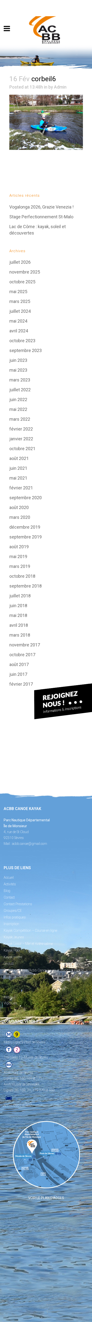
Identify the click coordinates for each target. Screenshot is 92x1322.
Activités (10, 884)
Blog (7, 891)
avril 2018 (18, 625)
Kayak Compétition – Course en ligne (30, 930)
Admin (60, 87)
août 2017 (19, 664)
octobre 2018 (22, 576)
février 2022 (21, 429)
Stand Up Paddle (15, 977)
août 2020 (19, 507)
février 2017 (21, 684)
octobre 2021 (22, 448)
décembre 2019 (24, 527)
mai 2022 (18, 409)
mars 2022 (19, 419)
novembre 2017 (24, 644)
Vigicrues (10, 1003)
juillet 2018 (20, 595)
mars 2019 (19, 566)
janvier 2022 (21, 438)
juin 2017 (18, 674)
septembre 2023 (25, 350)
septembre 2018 (25, 586)
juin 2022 (18, 399)
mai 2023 (18, 370)
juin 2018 (18, 605)
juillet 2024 (20, 311)
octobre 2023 (22, 340)
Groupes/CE (13, 910)
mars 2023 (19, 379)
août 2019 (19, 546)
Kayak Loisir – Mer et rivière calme (28, 943)
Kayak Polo (12, 950)
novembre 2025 (24, 272)
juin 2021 (18, 468)
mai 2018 (18, 615)
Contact (9, 897)
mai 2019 (18, 556)
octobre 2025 (22, 281)
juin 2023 (18, 360)
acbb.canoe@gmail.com (29, 844)
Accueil (9, 877)
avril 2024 (18, 330)
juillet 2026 (20, 262)
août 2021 (19, 458)
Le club (9, 963)
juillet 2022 (20, 389)
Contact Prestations (18, 904)
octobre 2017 (22, 654)
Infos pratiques (15, 917)
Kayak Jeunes (14, 937)
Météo (8, 997)
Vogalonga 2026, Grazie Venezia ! (41, 206)
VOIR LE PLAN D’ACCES (46, 1198)
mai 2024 (18, 321)
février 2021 (21, 487)
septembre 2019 (25, 536)
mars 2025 (19, 301)
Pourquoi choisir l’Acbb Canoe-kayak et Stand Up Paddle (44, 970)
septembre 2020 (25, 497)
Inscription (11, 924)
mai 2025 (18, 291)
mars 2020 (19, 517)
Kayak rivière (13, 957)
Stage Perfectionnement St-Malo (41, 216)
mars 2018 (19, 635)
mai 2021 (18, 478)
